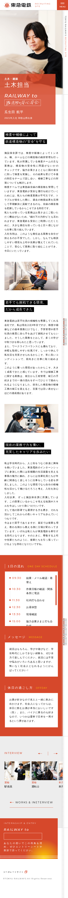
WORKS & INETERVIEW (34, 802)
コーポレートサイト (13, 872)
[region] (31, 599)
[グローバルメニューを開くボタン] (62, 5)
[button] (40, 753)
